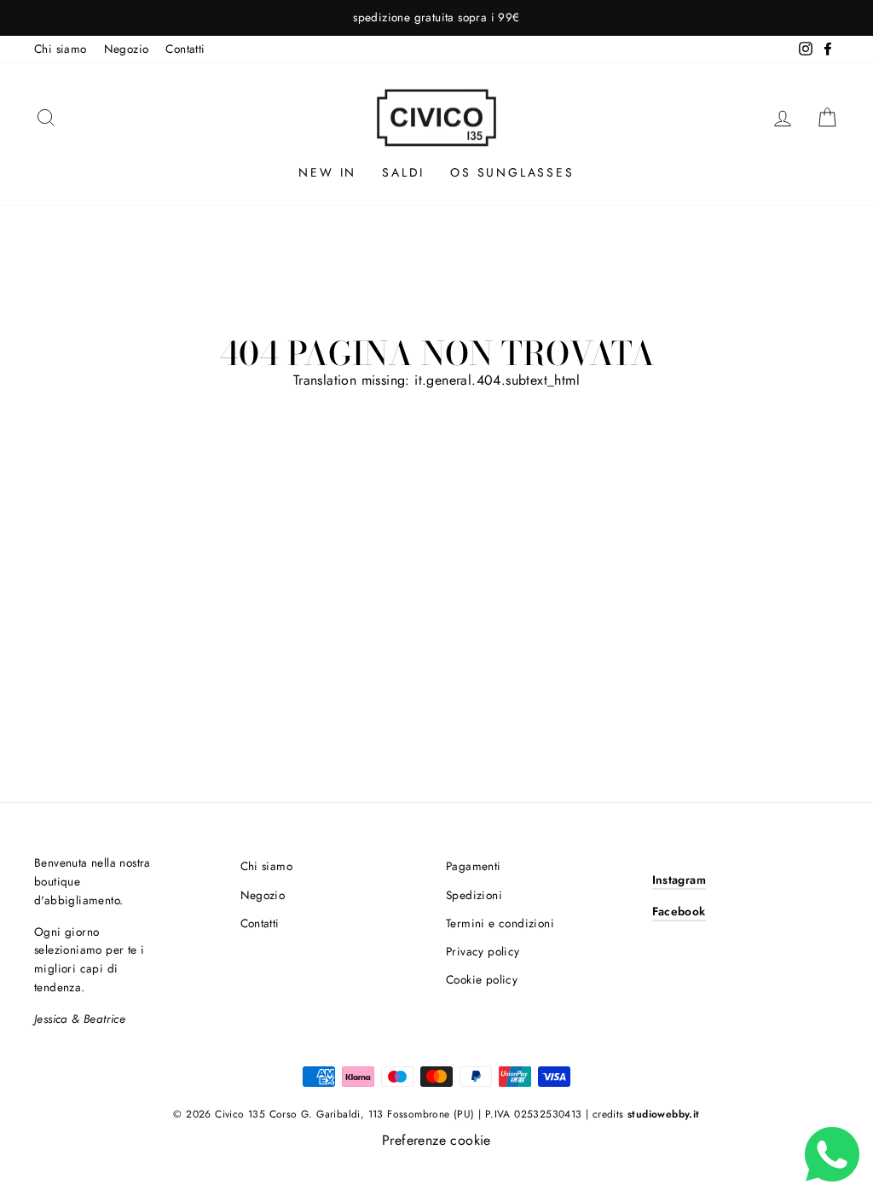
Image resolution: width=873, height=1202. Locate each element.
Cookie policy (481, 979)
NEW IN (327, 172)
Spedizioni (474, 894)
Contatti (185, 48)
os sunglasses (512, 172)
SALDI (403, 172)
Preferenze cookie (436, 1140)
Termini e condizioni (500, 923)
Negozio (126, 48)
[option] (436, 18)
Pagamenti (473, 865)
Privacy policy (483, 951)
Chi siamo (60, 48)
